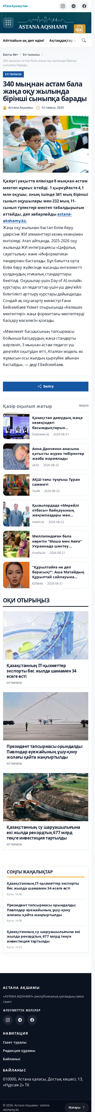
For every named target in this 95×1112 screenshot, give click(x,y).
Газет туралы (15, 1042)
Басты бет (10, 54)
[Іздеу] (83, 40)
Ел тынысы (31, 54)
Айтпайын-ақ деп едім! (23, 40)
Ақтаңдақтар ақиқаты (69, 40)
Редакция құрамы (19, 1050)
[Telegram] (73, 6)
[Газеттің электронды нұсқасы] (80, 29)
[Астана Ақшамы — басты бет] (45, 23)
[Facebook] (84, 6)
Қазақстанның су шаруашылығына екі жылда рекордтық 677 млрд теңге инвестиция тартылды (43, 832)
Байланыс (11, 1059)
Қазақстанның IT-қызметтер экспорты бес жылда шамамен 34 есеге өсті (41, 671)
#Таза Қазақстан (15, 6)
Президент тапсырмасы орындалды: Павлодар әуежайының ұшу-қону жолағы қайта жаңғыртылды (45, 752)
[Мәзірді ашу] (8, 22)
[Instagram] (63, 6)
